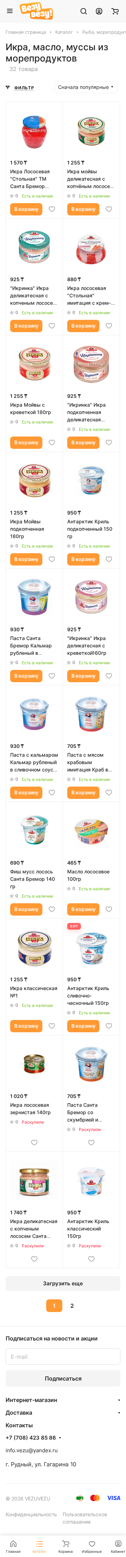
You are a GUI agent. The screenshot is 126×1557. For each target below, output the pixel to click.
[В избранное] (51, 209)
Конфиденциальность (31, 1514)
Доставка (19, 1412)
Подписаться (63, 1378)
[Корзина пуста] (115, 10)
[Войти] (99, 10)
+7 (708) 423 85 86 (31, 1438)
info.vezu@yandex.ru (32, 1450)
